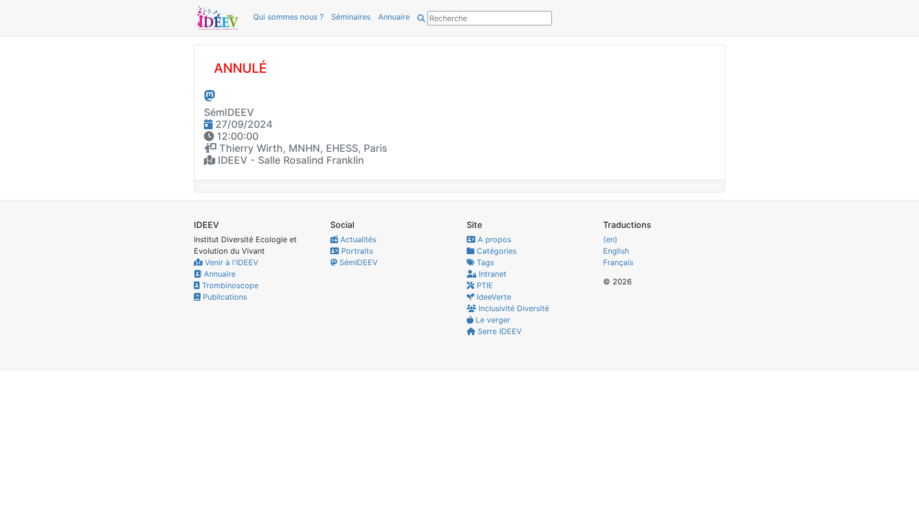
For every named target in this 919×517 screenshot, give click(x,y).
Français (618, 262)
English (616, 251)
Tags (484, 262)
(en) (610, 239)
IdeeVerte (492, 297)
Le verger (491, 320)
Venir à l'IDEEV (230, 262)
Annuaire (394, 17)
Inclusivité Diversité (512, 308)
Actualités (357, 239)
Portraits (356, 251)
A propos (493, 239)
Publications (224, 297)
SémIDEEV (357, 262)
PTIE (483, 285)
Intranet (491, 274)
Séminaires (350, 17)
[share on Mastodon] (209, 95)
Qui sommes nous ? (288, 17)
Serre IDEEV (498, 331)
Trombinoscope (229, 285)
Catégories (495, 251)
